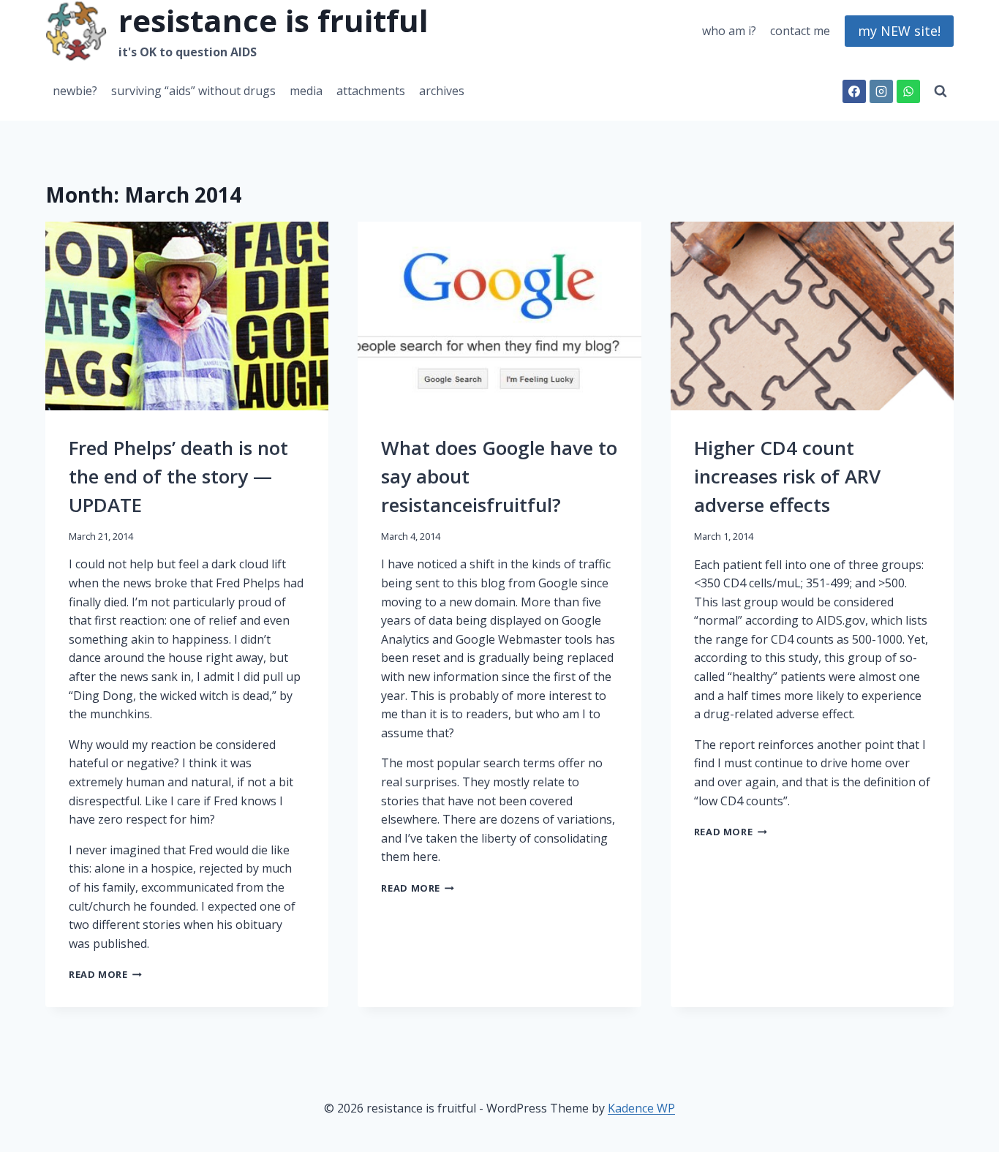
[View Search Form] (940, 91)
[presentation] (186, 316)
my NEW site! (899, 30)
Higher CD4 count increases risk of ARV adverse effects (787, 476)
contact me (800, 31)
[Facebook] (854, 91)
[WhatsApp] (908, 91)
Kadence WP (641, 1108)
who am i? (729, 31)
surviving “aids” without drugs (193, 91)
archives (441, 91)
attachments (370, 91)
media (306, 91)
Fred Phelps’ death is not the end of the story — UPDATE (178, 476)
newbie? (75, 91)
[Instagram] (881, 91)
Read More (105, 974)
